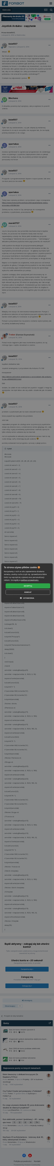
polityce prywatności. (30, 580)
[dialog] (27, 583)
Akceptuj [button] (28, 586)
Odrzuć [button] (27, 592)
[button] (27, 598)
